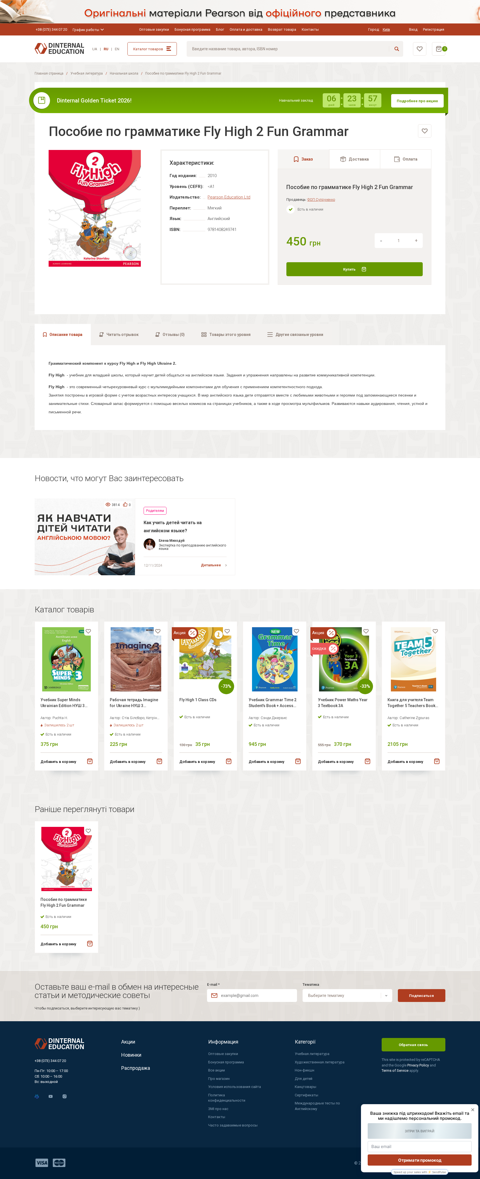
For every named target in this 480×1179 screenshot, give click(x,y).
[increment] (416, 240)
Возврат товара (282, 29)
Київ (386, 29)
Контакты (310, 29)
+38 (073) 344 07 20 (51, 29)
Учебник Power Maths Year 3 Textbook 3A (343, 703)
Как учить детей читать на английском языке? (173, 526)
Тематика (311, 984)
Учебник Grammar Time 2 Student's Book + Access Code (272, 704)
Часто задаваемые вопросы (233, 1125)
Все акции (216, 1070)
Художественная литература (319, 1062)
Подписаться (421, 996)
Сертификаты (306, 1095)
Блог (220, 29)
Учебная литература (86, 73)
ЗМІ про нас (218, 1109)
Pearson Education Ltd (229, 197)
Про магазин (219, 1079)
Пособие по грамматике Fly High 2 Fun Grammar (64, 902)
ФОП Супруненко (321, 199)
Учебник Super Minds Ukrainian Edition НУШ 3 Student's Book (63, 704)
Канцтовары (305, 1087)
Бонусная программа (192, 29)
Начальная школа (124, 73)
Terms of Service (395, 1070)
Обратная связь (413, 1045)
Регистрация (433, 29)
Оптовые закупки (154, 29)
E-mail (213, 984)
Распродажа (135, 1068)
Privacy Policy (418, 1065)
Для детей (303, 1079)
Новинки (131, 1055)
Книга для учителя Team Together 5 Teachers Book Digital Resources (411, 704)
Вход (413, 29)
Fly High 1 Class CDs (198, 700)
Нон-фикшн (304, 1070)
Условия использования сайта (234, 1087)
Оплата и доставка (246, 29)
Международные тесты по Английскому (317, 1106)
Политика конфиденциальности (226, 1098)
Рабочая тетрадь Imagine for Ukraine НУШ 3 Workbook (134, 704)
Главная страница (49, 73)
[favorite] (424, 131)
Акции (128, 1042)
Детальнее (211, 565)
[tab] (355, 159)
